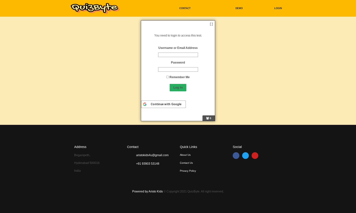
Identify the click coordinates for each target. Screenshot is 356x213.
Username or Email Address (178, 47)
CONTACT (185, 8)
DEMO (239, 8)
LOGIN (278, 8)
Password (178, 62)
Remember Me (179, 77)
